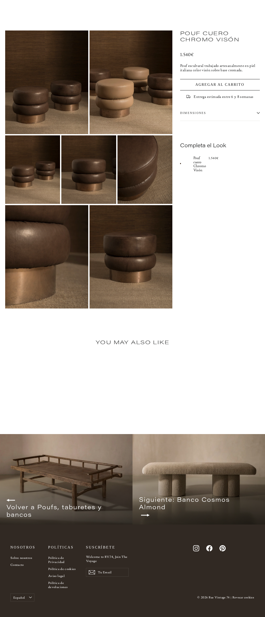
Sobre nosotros (21, 558)
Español (19, 597)
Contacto (17, 565)
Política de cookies (62, 569)
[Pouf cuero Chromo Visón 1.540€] (186, 163)
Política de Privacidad (56, 560)
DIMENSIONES (193, 112)
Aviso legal (56, 576)
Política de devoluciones (58, 585)
